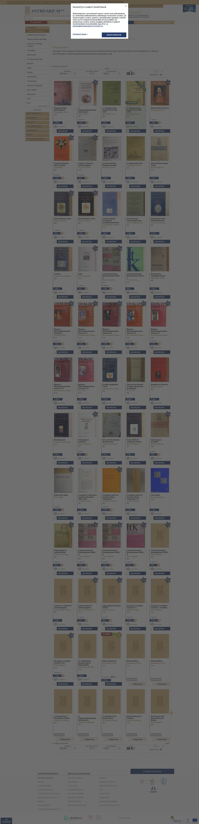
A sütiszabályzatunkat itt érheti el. (90, 25)
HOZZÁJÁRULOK (114, 35)
